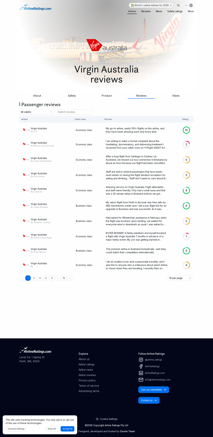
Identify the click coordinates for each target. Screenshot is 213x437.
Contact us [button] (147, 400)
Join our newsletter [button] (151, 389)
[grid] (106, 194)
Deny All (52, 429)
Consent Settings (16, 429)
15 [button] (64, 278)
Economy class (84, 130)
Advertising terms (89, 391)
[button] (58, 278)
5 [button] (52, 278)
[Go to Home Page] (35, 8)
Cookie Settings (108, 419)
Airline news (86, 369)
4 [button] (46, 278)
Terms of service (89, 385)
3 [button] (40, 278)
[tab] (132, 11)
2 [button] (34, 278)
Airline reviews (87, 375)
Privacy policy (87, 380)
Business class (84, 205)
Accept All (67, 429)
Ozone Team (127, 431)
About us (84, 359)
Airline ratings (87, 364)
